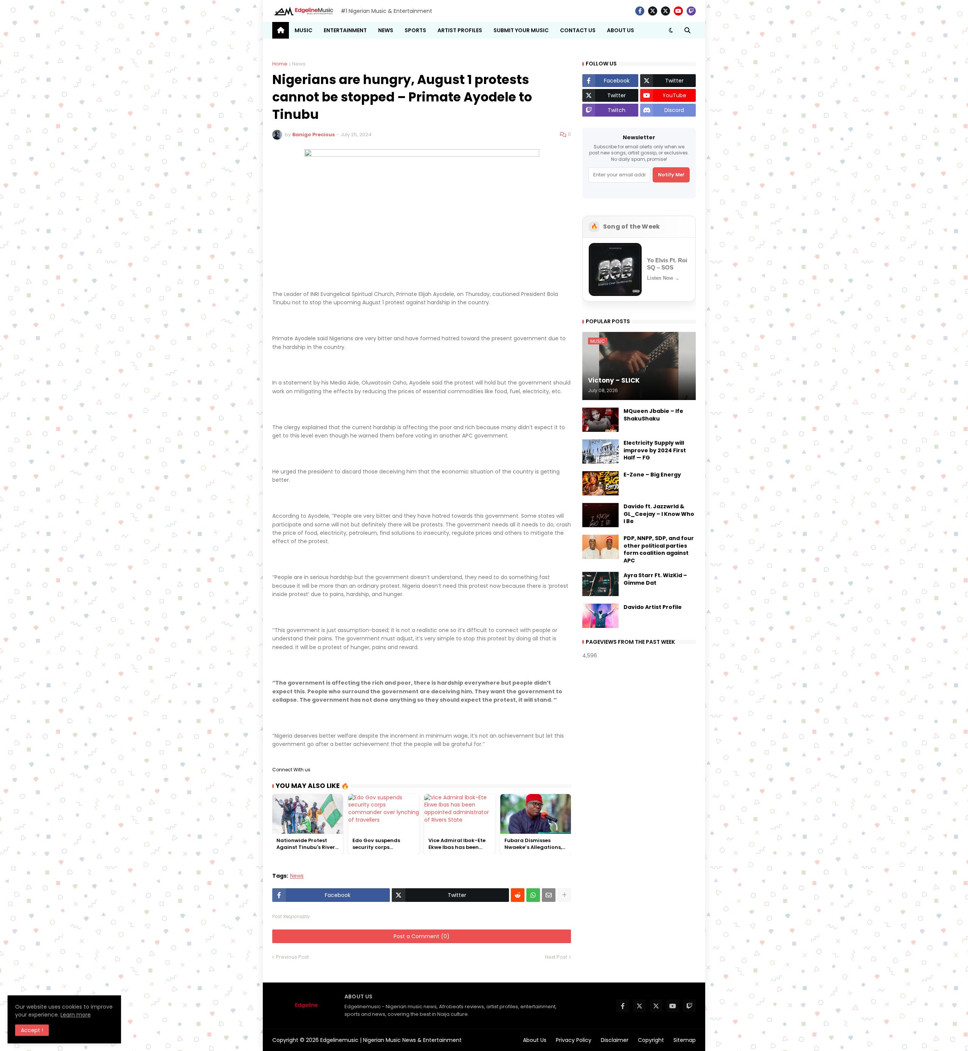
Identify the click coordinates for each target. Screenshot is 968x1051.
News (299, 63)
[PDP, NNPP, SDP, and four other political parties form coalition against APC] (600, 547)
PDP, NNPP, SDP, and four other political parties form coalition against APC (659, 549)
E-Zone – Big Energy (652, 474)
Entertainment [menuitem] (345, 30)
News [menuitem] (385, 30)
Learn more (75, 1014)
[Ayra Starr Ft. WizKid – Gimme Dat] (600, 584)
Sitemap (684, 1040)
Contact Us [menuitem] (578, 30)
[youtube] (678, 11)
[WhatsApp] (533, 895)
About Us (534, 1040)
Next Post (556, 956)
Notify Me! (671, 174)
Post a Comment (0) (422, 936)
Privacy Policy (573, 1040)
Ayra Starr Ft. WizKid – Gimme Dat (655, 579)
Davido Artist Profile (653, 607)
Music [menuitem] (303, 30)
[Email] (548, 895)
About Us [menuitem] (620, 30)
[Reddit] (517, 895)
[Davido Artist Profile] (600, 616)
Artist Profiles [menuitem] (459, 30)
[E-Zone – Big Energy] (600, 483)
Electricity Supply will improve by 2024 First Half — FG (655, 450)
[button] (670, 30)
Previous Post (292, 956)
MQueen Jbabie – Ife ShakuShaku (653, 415)
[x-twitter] (652, 11)
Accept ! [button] (32, 1030)
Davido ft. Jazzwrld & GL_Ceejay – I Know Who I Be (659, 514)
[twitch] (691, 11)
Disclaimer (614, 1040)
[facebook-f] (639, 11)
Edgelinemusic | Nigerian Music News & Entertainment (391, 1040)
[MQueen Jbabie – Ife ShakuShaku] (600, 420)
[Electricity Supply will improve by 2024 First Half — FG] (600, 451)
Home (279, 63)
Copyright (651, 1040)
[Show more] (564, 895)
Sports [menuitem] (415, 30)
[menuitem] (280, 30)
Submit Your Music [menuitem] (521, 30)
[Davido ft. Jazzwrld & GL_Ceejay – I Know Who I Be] (600, 515)
